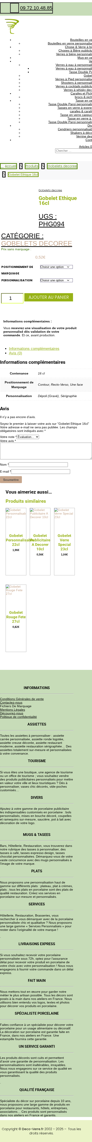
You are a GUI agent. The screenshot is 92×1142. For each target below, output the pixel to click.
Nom (4, 464)
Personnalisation (16, 280)
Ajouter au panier (49, 297)
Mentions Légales (12, 709)
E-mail (5, 471)
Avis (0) (15, 353)
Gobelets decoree (50, 190)
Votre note (8, 437)
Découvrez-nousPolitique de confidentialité (18, 715)
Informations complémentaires (34, 349)
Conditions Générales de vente (22, 699)
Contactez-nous (11, 702)
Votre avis (8, 441)
